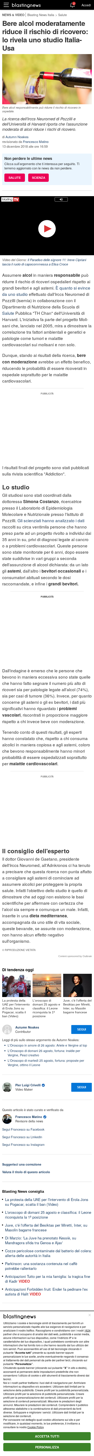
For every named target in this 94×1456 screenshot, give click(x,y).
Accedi (86, 5)
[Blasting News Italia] (26, 5)
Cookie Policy (35, 1427)
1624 (87, 1330)
